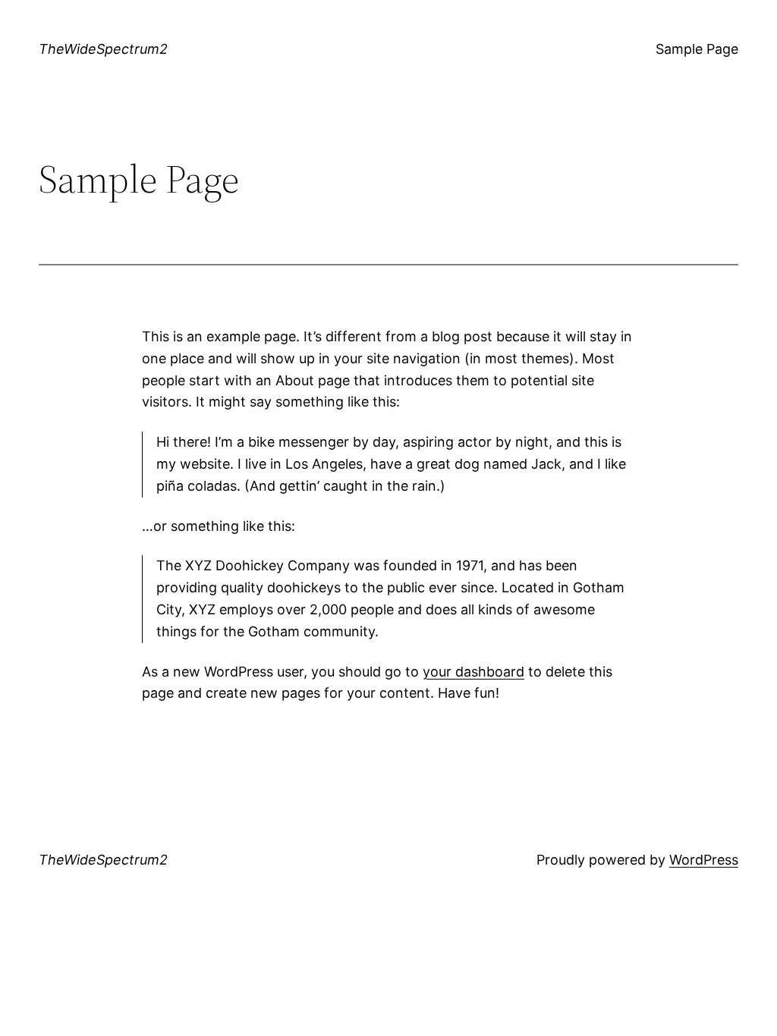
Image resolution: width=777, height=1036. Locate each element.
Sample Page (697, 49)
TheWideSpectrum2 (103, 49)
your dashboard (473, 672)
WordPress (703, 860)
